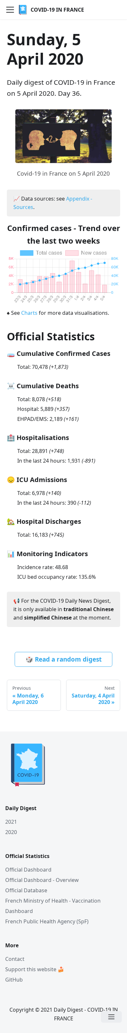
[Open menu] (111, 1017)
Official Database (26, 890)
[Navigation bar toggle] (10, 10)
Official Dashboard (28, 869)
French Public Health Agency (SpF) (47, 921)
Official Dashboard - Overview (42, 880)
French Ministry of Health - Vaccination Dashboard (53, 906)
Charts (29, 312)
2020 (11, 832)
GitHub (14, 979)
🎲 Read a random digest (63, 659)
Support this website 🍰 (34, 969)
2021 (11, 821)
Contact (14, 958)
